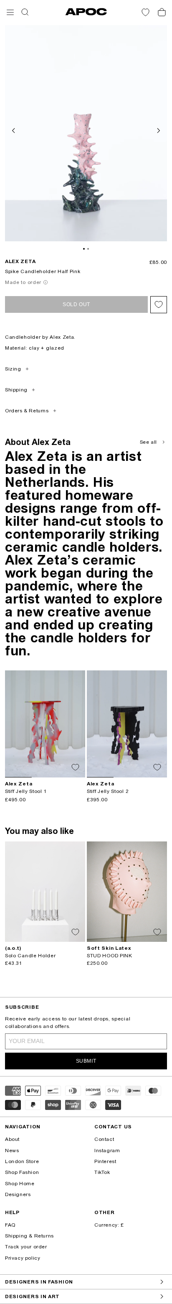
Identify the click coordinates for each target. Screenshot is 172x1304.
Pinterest (105, 1161)
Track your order (26, 1247)
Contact (104, 1139)
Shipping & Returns (29, 1236)
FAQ (10, 1225)
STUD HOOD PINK (109, 956)
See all (148, 442)
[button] (10, 12)
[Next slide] (157, 129)
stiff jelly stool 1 (26, 791)
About (12, 1139)
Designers (17, 1194)
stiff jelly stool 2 (108, 791)
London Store (22, 1161)
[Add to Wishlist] (158, 304)
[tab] (84, 249)
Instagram (107, 1150)
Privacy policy (22, 1258)
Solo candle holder (30, 956)
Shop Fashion (22, 1172)
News (12, 1150)
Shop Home (19, 1183)
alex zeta (20, 261)
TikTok (102, 1172)
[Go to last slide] (14, 129)
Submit (86, 1061)
